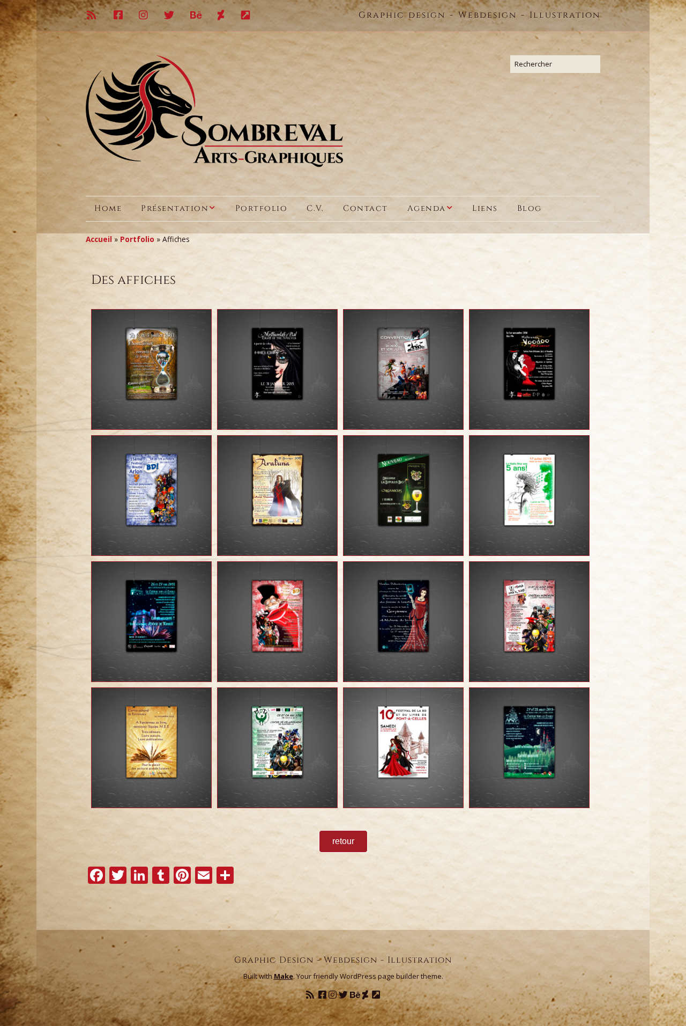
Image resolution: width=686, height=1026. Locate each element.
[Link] (246, 15)
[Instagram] (143, 15)
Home (108, 208)
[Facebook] (118, 15)
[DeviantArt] (221, 15)
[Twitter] (170, 15)
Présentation (174, 208)
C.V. (315, 208)
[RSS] (95, 15)
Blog (529, 208)
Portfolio (261, 208)
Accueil (99, 239)
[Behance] (196, 15)
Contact (365, 208)
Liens (485, 208)
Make (283, 976)
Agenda (426, 208)
